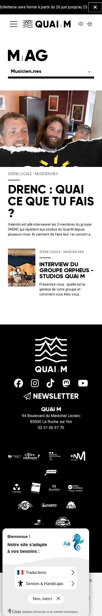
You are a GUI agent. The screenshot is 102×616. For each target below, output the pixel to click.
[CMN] (78, 456)
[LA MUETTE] (71, 504)
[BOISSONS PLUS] (63, 521)
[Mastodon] (66, 383)
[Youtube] (83, 383)
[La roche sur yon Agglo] (24, 456)
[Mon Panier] (89, 24)
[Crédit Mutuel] (17, 487)
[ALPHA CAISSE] (39, 521)
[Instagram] (35, 383)
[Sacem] (51, 471)
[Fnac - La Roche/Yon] (36, 487)
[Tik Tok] (50, 383)
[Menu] (13, 24)
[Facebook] (18, 383)
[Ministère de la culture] (55, 456)
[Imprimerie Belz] (25, 504)
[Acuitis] (54, 487)
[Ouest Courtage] (75, 487)
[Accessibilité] (80, 24)
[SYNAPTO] (49, 505)
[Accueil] (47, 23)
